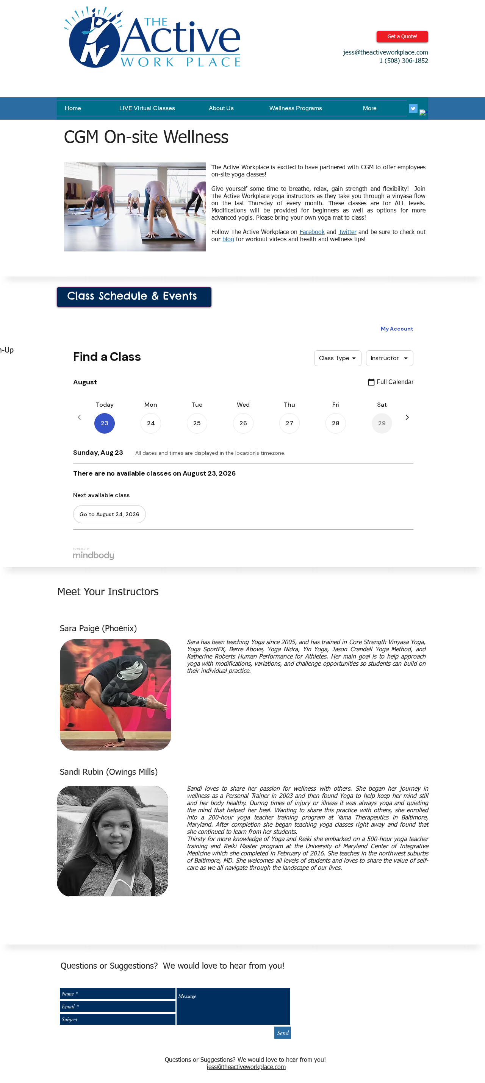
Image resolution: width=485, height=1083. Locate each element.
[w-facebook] (423, 113)
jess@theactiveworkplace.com (385, 53)
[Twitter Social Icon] (413, 108)
